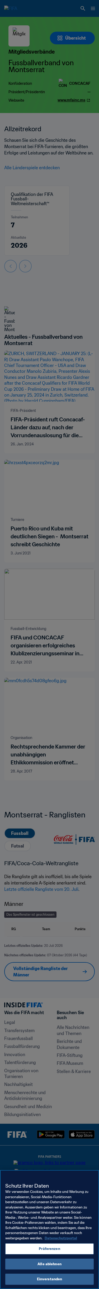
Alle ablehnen (49, 1264)
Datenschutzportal (61, 1238)
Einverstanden (49, 1279)
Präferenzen (49, 1248)
